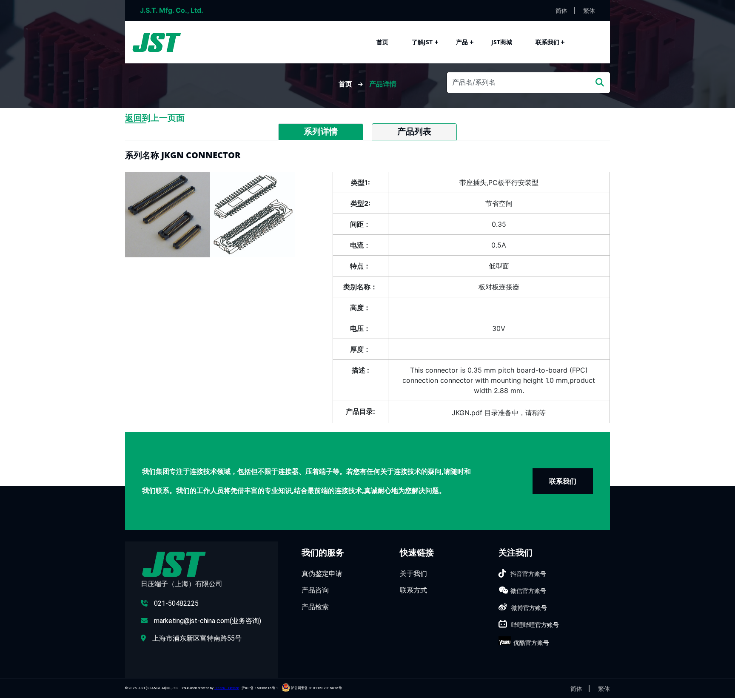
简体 (561, 10)
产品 (462, 42)
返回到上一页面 (155, 117)
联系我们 (547, 42)
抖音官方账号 (528, 573)
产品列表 (414, 131)
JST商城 (501, 42)
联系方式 (413, 590)
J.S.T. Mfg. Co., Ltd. (171, 10)
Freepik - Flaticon (226, 688)
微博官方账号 (529, 607)
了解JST (422, 42)
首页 (382, 42)
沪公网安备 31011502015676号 (316, 688)
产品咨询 (315, 590)
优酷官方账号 (531, 642)
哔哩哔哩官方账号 (535, 624)
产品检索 (315, 606)
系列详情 (321, 131)
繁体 (589, 10)
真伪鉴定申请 (322, 573)
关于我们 (413, 573)
